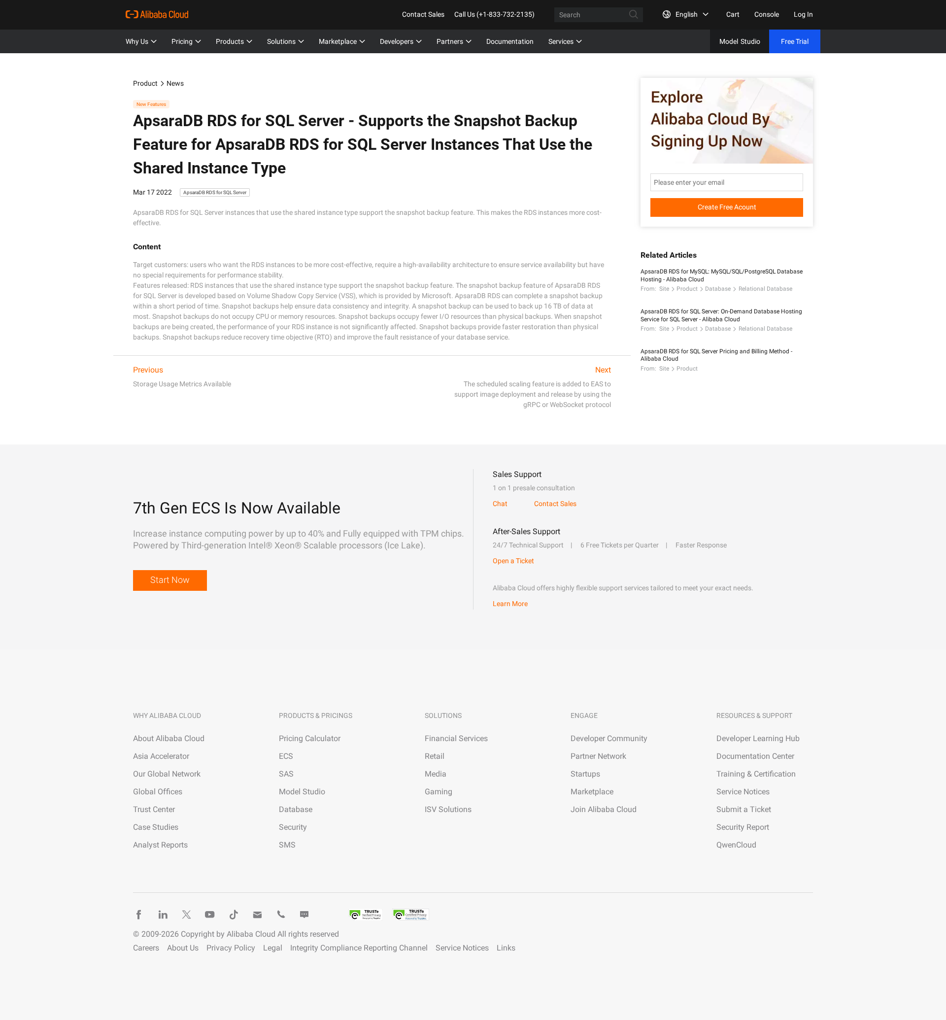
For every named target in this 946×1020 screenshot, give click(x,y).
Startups (585, 774)
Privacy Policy (230, 947)
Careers (146, 947)
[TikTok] (233, 914)
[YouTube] (210, 914)
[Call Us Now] (281, 914)
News (175, 83)
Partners (450, 41)
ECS (286, 756)
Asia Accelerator (161, 756)
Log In (803, 14)
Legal (272, 947)
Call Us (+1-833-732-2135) (494, 14)
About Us (183, 947)
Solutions (281, 41)
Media (435, 774)
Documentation (510, 41)
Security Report (742, 827)
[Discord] (304, 914)
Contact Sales (423, 14)
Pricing (182, 41)
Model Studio (302, 791)
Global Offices (157, 791)
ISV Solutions (448, 809)
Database (718, 288)
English (687, 14)
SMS (287, 845)
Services (561, 41)
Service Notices (743, 791)
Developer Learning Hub (758, 738)
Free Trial (795, 41)
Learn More (510, 604)
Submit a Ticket (743, 809)
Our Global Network (167, 774)
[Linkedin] (163, 914)
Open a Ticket (513, 561)
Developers (396, 41)
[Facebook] (139, 914)
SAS (286, 774)
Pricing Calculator (309, 738)
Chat (500, 504)
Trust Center (154, 809)
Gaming (438, 791)
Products (230, 41)
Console (766, 14)
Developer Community (609, 738)
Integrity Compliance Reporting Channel (359, 947)
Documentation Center (755, 756)
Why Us (137, 41)
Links (506, 947)
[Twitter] (186, 914)
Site (664, 288)
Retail (434, 756)
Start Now (170, 580)
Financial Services (456, 738)
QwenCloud (736, 845)
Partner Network (598, 756)
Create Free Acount (727, 207)
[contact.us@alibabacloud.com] (257, 914)
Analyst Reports (160, 845)
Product (145, 83)
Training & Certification (756, 774)
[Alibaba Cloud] (157, 14)
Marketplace (338, 41)
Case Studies (155, 827)
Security (293, 827)
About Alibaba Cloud (168, 738)
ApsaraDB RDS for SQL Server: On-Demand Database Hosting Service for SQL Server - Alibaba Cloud (721, 315)
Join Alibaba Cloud (604, 809)
